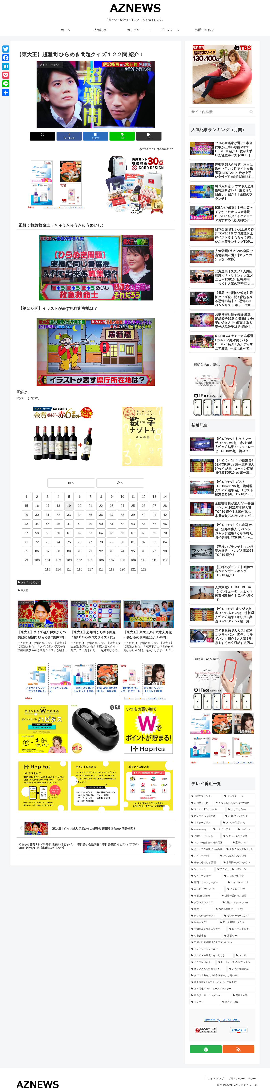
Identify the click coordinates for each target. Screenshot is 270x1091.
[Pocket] (5, 75)
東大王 (24, 590)
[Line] (5, 83)
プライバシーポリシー (242, 1078)
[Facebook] (5, 57)
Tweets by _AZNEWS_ (222, 1020)
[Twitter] (5, 49)
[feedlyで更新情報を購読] (206, 1049)
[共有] (5, 92)
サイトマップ (215, 1078)
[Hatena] (5, 66)
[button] (148, 136)
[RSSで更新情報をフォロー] (238, 1049)
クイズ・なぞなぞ (30, 582)
